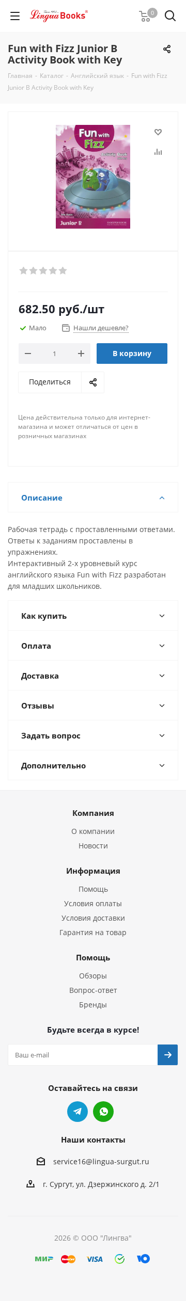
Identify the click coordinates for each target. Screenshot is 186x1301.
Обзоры (93, 976)
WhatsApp (103, 1111)
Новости (93, 845)
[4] (53, 271)
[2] (34, 271)
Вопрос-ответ (93, 990)
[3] (44, 271)
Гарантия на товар (93, 932)
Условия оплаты (93, 903)
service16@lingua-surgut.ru (101, 1161)
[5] (63, 271)
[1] (24, 271)
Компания (93, 813)
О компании (93, 831)
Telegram (77, 1111)
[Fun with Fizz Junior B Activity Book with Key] (93, 177)
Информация (93, 870)
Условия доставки (93, 918)
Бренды (93, 1004)
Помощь (93, 889)
